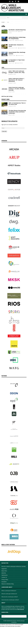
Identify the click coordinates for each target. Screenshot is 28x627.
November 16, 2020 (13, 47)
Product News (5, 99)
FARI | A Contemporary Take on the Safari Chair (17, 103)
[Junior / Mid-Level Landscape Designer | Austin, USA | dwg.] (4, 72)
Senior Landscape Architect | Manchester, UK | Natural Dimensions (16, 80)
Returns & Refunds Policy (7, 584)
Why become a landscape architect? (9, 596)
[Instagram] (9, 1)
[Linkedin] (12, 1)
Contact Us (4, 577)
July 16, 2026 (12, 91)
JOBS (2, 67)
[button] (26, 14)
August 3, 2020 (12, 55)
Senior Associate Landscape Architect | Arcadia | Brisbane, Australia (17, 89)
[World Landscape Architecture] (12, 12)
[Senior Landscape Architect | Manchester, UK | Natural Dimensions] (4, 80)
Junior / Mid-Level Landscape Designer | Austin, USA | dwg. (17, 71)
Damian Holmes (20, 40)
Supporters (4, 568)
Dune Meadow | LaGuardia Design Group (17, 29)
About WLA (4, 571)
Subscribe (4, 131)
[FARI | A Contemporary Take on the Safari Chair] (4, 104)
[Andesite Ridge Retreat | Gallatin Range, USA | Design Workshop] (4, 39)
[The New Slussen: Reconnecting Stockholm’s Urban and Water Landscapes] (4, 112)
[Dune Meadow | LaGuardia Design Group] (4, 31)
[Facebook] (15, 1)
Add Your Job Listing (6, 96)
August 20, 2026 (13, 106)
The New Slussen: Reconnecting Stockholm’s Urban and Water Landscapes (17, 112)
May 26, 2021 (12, 40)
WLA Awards (21, 609)
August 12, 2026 (13, 83)
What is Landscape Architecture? (8, 590)
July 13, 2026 (12, 115)
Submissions (4, 575)
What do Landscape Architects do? (9, 593)
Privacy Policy (4, 579)
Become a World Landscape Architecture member (13, 566)
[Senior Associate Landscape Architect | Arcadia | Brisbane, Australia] (4, 89)
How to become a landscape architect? (10, 599)
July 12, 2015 (12, 63)
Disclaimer (4, 581)
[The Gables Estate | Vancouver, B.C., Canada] (4, 46)
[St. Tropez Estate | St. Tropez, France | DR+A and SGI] (4, 61)
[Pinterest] (18, 1)
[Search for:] (14, 17)
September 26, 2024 (14, 31)
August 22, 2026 (13, 74)
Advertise (3, 573)
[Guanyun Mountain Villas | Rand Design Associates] (4, 54)
